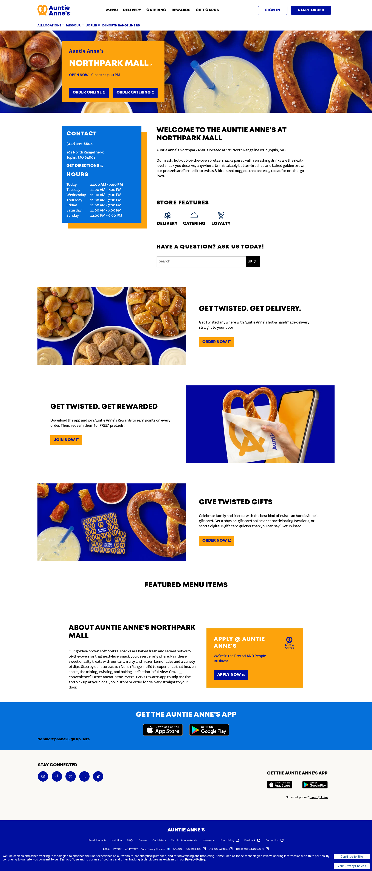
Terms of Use (69, 859)
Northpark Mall (109, 63)
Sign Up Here (78, 739)
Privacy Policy (195, 859)
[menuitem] (97, 840)
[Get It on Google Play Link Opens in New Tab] (209, 730)
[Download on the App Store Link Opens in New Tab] (163, 730)
